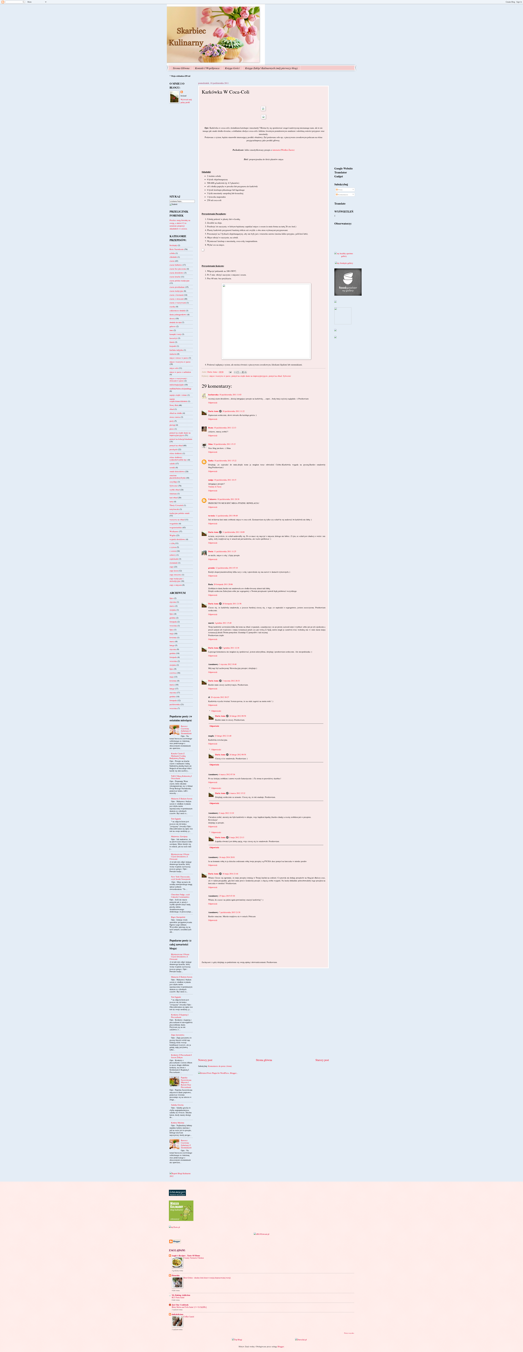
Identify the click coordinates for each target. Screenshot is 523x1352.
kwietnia (173, 637)
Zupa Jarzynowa (177, 1034)
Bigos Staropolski (178, 917)
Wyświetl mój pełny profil (186, 101)
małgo (210, 479)
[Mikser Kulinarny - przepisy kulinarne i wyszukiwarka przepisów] (181, 1220)
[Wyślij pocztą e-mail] (235, 372)
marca (172, 605)
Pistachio (176, 1275)
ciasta (172, 260)
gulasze (173, 326)
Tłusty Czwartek (176, 505)
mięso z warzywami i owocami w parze (178, 379)
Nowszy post (205, 1060)
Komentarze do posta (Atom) (220, 1066)
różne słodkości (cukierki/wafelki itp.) (178, 458)
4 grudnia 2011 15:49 (223, 622)
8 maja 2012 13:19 (226, 813)
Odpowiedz (212, 402)
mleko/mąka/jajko (177, 384)
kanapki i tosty (175, 334)
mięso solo (174, 368)
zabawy (173, 554)
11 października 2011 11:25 (225, 551)
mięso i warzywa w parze (219, 376)
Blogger (281, 1346)
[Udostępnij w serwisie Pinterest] (245, 372)
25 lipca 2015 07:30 (227, 895)
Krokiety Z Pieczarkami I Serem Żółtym (181, 1056)
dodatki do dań (175, 322)
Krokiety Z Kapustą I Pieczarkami (179, 1015)
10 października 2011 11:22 (233, 411)
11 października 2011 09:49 (227, 515)
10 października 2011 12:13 (225, 427)
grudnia (173, 617)
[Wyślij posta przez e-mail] (230, 371)
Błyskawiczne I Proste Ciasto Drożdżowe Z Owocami (179, 856)
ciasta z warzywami (178, 302)
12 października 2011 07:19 (227, 567)
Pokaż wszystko (349, 1333)
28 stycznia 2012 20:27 (220, 697)
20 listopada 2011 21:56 (231, 603)
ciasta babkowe (176, 264)
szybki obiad (175, 489)
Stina (210, 444)
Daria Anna (213, 411)
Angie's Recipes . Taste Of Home (186, 1255)
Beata (210, 427)
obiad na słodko (176, 413)
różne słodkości (176, 453)
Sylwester (287, 376)
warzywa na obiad (177, 519)
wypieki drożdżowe (177, 539)
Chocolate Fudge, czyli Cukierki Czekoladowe (180, 895)
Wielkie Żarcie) (287, 149)
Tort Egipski (176, 818)
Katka (210, 460)
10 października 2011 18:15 (225, 479)
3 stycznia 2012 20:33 (231, 680)
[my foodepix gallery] (344, 263)
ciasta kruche (175, 276)
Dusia (210, 551)
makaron (173, 353)
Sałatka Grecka (177, 1104)
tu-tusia (211, 515)
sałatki (172, 463)
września (173, 625)
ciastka (172, 306)
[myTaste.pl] (174, 1227)
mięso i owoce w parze (179, 357)
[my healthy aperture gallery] (343, 256)
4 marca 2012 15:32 (237, 793)
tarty (171, 501)
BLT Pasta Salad (178, 1297)
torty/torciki (174, 509)
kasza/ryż (173, 338)
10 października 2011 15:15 (224, 444)
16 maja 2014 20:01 (227, 857)
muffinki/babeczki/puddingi (180, 388)
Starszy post (322, 1060)
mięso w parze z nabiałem (180, 372)
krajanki (173, 346)
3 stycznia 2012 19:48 (227, 664)
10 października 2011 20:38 (228, 499)
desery (172, 318)
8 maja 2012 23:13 (236, 837)
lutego (172, 645)
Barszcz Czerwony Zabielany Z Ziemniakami (186, 730)
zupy (171, 566)
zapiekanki (174, 558)
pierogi (172, 424)
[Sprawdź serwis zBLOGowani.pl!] (261, 1234)
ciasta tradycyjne (176, 291)
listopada (173, 621)
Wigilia (173, 535)
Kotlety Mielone (177, 1122)
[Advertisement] (263, 1013)
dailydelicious (177, 1314)
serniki (172, 467)
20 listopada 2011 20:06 (223, 584)
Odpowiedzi (216, 710)
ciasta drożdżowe (177, 272)
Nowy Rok (174, 405)
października (175, 704)
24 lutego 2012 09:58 (237, 715)
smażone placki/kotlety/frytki (177, 476)
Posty (340, 189)
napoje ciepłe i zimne (178, 395)
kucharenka (213, 394)
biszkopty (173, 245)
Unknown (212, 499)
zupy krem (174, 570)
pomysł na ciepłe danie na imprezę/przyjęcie (250, 376)
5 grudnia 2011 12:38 (230, 647)
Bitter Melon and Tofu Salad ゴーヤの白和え (189, 1307)
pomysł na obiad (275, 376)
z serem (173, 551)
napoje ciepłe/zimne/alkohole (178, 400)
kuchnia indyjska (176, 350)
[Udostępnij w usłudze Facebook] (243, 372)
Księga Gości (232, 68)
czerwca (173, 672)
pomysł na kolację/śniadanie (181, 439)
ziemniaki (173, 562)
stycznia (173, 602)
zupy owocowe (175, 574)
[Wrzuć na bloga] (237, 372)
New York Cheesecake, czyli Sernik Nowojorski (180, 877)
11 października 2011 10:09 (233, 532)
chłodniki (173, 257)
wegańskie (174, 523)
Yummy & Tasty (214, 486)
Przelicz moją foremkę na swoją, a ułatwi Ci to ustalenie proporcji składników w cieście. (180, 224)
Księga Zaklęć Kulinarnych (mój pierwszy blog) (271, 68)
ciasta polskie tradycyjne (179, 280)
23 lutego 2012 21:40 (223, 735)
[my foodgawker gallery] (348, 294)
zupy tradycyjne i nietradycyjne (176, 579)
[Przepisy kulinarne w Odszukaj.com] (177, 1195)
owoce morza (175, 417)
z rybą (172, 543)
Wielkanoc (174, 531)
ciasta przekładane (177, 287)
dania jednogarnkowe (178, 314)
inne (171, 330)
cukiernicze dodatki (177, 310)
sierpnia (173, 609)
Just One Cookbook (180, 1304)
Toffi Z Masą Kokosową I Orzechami (181, 777)
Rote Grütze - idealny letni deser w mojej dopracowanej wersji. (207, 1277)
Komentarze (343, 194)
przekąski (173, 449)
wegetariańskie (176, 527)
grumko (211, 567)
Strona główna (264, 1060)
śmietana (173, 493)
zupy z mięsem (176, 585)
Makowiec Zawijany (179, 836)
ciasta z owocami (176, 298)
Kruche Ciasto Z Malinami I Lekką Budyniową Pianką (178, 755)
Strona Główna (181, 68)
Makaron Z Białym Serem (181, 798)
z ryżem (173, 547)
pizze (172, 428)
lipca (172, 598)
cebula (172, 253)
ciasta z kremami (176, 294)
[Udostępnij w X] (240, 372)
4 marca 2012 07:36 (227, 774)
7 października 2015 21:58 (229, 912)
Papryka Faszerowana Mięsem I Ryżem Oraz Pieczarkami (186, 1082)
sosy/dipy (173, 481)
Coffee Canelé (189, 1316)
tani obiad (173, 497)
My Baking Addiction (181, 1295)
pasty (172, 421)
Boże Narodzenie (177, 249)
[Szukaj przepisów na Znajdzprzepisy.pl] (237, 1339)
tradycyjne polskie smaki (179, 513)
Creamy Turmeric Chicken (194, 1258)
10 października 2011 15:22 (225, 460)
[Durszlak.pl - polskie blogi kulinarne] (301, 1339)
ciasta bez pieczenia (178, 268)
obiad (172, 409)
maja (172, 633)
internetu (276, 149)
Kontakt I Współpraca (207, 68)
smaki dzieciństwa (177, 471)
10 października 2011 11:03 (230, 394)
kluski (172, 342)
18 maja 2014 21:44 (230, 873)
